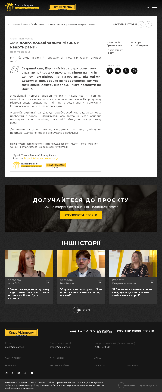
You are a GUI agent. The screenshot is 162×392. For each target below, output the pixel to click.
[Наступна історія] (149, 24)
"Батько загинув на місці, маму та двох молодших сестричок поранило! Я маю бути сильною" (29, 294)
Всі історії (84, 310)
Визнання (57, 358)
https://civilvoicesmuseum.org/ (41, 158)
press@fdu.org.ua (14, 347)
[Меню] (154, 6)
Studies (132, 365)
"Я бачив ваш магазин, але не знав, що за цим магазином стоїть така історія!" (132, 292)
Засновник (13, 358)
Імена (97, 358)
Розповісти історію (81, 215)
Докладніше (148, 385)
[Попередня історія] (141, 24)
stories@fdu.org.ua (60, 347)
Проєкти (99, 365)
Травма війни (59, 365)
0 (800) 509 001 (102, 347)
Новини (10, 365)
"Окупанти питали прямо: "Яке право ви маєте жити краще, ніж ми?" (81, 292)
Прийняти (129, 385)
